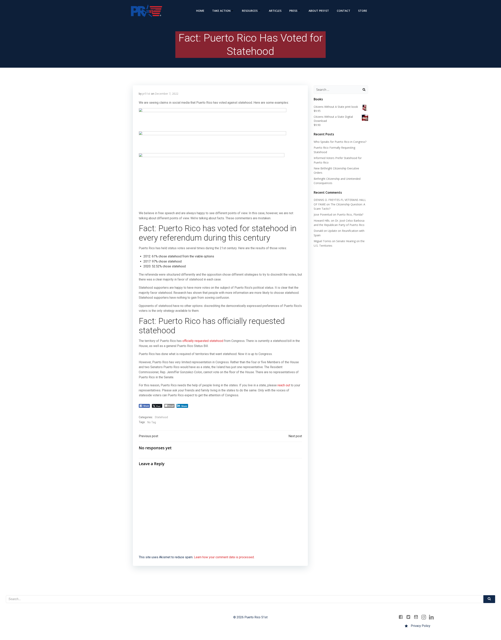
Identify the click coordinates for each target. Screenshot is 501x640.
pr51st (146, 93)
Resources (250, 11)
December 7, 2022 (166, 93)
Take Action (221, 11)
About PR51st (319, 11)
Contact (343, 11)
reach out (284, 385)
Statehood (161, 417)
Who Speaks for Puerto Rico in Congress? (340, 142)
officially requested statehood (202, 341)
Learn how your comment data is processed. (224, 557)
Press (293, 11)
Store (362, 11)
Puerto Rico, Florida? (350, 214)
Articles (275, 11)
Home (200, 11)
